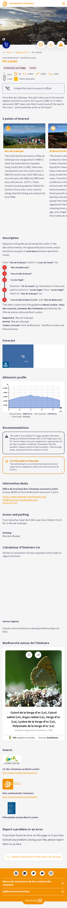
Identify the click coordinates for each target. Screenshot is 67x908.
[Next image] (63, 22)
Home (9, 52)
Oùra (5, 571)
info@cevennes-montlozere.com (20, 439)
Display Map (31, 900)
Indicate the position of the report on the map (36, 796)
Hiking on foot (21, 52)
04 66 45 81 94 (9, 443)
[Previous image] (3, 22)
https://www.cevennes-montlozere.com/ (24, 436)
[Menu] (63, 3)
